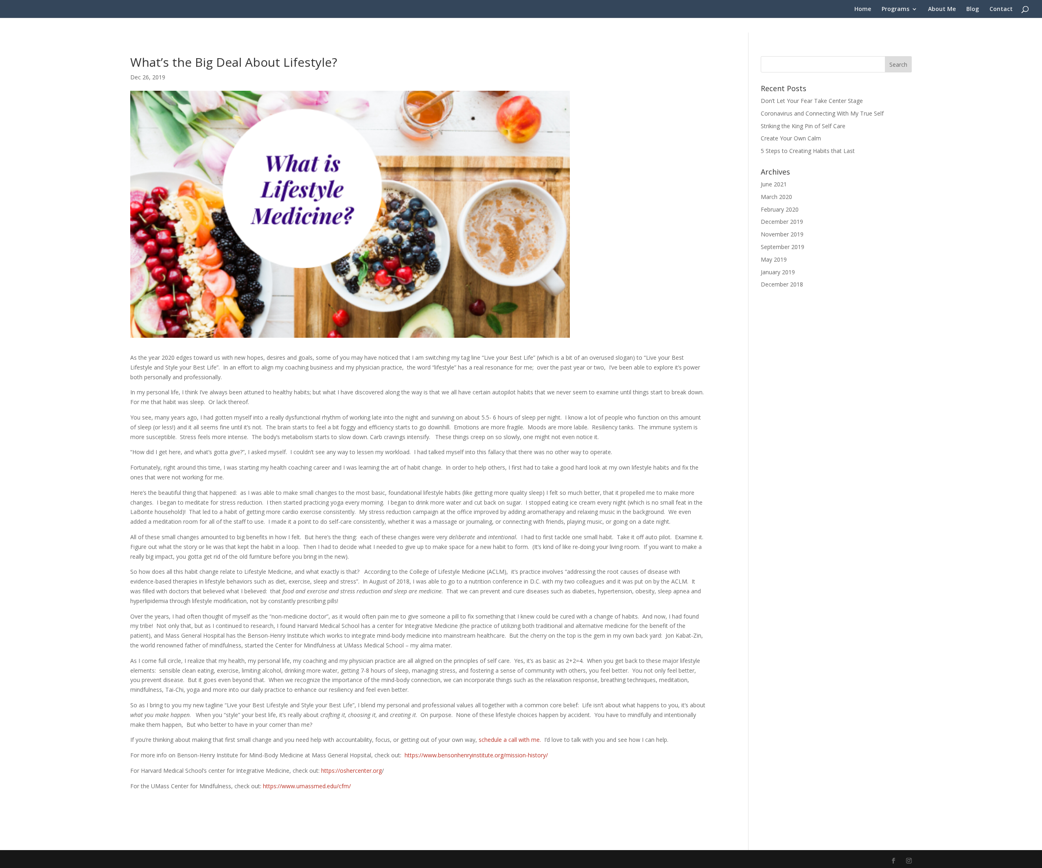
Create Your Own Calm (791, 138)
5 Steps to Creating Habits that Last (808, 151)
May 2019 (774, 259)
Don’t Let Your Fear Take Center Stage (812, 101)
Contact (1001, 9)
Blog (972, 9)
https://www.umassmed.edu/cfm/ (307, 786)
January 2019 (778, 272)
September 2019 (782, 247)
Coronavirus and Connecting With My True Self (822, 113)
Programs (895, 9)
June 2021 (774, 184)
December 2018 (782, 284)
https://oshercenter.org (351, 770)
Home (862, 9)
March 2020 (776, 197)
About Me (942, 9)
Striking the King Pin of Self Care (803, 126)
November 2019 (782, 234)
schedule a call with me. (510, 739)
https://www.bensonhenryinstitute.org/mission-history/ (476, 755)
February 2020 (780, 209)
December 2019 (782, 221)
